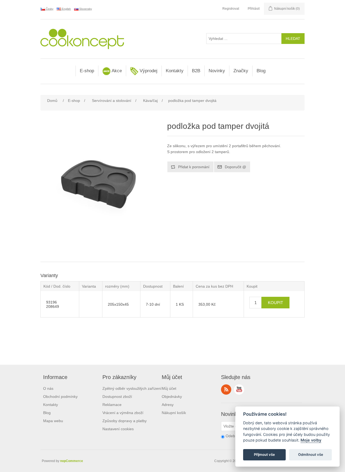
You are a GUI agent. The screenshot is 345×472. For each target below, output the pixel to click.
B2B (196, 70)
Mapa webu (53, 421)
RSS (226, 389)
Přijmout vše (264, 455)
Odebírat (233, 436)
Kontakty (175, 70)
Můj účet (169, 388)
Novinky (217, 70)
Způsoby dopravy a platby (124, 421)
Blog (261, 70)
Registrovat (230, 9)
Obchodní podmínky (60, 396)
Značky (240, 70)
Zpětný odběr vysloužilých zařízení (131, 388)
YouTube (239, 389)
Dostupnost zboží (117, 396)
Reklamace (112, 404)
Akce (116, 70)
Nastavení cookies (118, 429)
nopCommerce (71, 461)
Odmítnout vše (310, 455)
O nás (48, 388)
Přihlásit (254, 9)
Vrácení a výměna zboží (122, 413)
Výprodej (147, 70)
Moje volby (311, 440)
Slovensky (85, 8)
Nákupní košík (174, 413)
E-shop (87, 70)
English (66, 8)
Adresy (168, 404)
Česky (49, 8)
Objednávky (172, 396)
